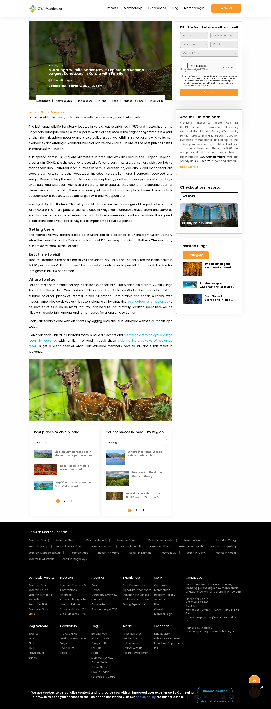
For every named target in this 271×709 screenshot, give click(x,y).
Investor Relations (71, 604)
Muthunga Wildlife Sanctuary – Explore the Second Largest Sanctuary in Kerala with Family (96, 71)
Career (95, 590)
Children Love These (136, 599)
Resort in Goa (37, 540)
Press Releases (132, 633)
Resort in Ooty (196, 553)
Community (68, 626)
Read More (188, 167)
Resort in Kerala (38, 590)
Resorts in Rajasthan (41, 559)
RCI (156, 648)
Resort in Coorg (226, 540)
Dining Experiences (135, 604)
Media (127, 626)
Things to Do (85, 100)
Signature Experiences (137, 590)
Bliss (156, 604)
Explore (33, 657)
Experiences (157, 8)
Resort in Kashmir (195, 540)
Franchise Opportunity (168, 643)
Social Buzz (67, 648)
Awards (96, 585)
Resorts (112, 8)
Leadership (98, 599)
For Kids (102, 100)
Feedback (161, 626)
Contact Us (194, 577)
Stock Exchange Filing (74, 599)
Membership (133, 8)
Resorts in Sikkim (39, 604)
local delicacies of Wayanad (147, 301)
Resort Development (136, 653)
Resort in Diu (169, 553)
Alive (31, 643)
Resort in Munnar (103, 546)
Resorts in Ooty (38, 609)
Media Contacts (133, 638)
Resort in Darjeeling (223, 546)
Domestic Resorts (41, 577)
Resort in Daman (127, 540)
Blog (175, 8)
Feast (32, 638)
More (32, 614)
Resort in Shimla (66, 540)
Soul (31, 648)
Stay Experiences (134, 585)
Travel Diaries (68, 633)
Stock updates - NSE (73, 614)
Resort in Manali (96, 540)
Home (32, 112)
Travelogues (36, 653)
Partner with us (132, 648)
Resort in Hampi (39, 546)
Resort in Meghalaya (74, 559)
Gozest (158, 609)
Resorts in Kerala (225, 553)
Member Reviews (133, 100)
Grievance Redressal (167, 638)
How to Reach (100, 672)
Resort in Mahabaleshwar (45, 553)
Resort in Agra (79, 553)
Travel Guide (156, 100)
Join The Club (226, 8)
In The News (130, 643)
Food (115, 100)
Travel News (99, 667)
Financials (66, 595)
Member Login (163, 614)
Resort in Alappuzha (161, 540)
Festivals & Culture (103, 677)
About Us (98, 577)
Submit (209, 92)
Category (195, 255)
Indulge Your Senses (136, 595)
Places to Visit (64, 100)
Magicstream (38, 626)
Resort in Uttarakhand (70, 546)
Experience (58, 112)
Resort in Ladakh (131, 546)
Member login (194, 8)
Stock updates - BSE (73, 609)
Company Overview (104, 595)
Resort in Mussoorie (191, 546)
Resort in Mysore (108, 553)
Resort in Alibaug (160, 546)
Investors (67, 577)
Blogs (63, 653)
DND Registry (162, 633)
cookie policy (146, 697)
